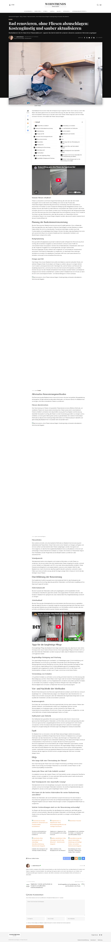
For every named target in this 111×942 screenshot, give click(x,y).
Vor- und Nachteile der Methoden (69, 128)
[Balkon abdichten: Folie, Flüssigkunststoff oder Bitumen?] (58, 842)
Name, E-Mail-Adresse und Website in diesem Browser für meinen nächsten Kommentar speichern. (49, 922)
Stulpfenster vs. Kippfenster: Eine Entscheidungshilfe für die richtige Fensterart (58, 833)
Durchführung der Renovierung (42, 147)
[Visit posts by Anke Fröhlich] (11, 37)
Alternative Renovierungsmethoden (43, 136)
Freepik (39, 390)
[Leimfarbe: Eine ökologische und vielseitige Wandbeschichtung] (40, 842)
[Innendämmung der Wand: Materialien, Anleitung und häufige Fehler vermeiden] (76, 842)
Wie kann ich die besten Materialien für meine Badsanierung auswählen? (71, 155)
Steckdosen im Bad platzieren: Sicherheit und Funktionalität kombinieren (39, 833)
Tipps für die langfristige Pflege (42, 155)
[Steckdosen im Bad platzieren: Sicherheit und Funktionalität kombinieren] (40, 825)
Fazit (62, 136)
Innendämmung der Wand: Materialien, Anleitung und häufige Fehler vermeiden (74, 850)
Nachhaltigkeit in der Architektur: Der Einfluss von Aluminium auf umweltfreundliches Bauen (76, 833)
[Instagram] (13, 4)
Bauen (10, 19)
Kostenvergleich (66, 131)
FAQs (62, 139)
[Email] (89, 37)
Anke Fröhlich (20, 36)
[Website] (84, 866)
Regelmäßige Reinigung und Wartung (45, 158)
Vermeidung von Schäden (69, 125)
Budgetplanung (40, 131)
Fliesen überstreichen (42, 139)
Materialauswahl (41, 150)
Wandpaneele (40, 144)
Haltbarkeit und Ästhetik (69, 133)
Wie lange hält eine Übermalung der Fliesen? (70, 142)
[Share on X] (87, 37)
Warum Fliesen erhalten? (43, 125)
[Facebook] (12, 4)
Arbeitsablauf (40, 152)
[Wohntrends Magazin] (55, 5)
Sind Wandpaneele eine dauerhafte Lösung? (70, 151)
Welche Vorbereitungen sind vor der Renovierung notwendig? (70, 159)
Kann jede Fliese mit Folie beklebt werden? (70, 147)
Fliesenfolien (40, 142)
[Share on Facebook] (85, 37)
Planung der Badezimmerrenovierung (44, 128)
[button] (10, 5)
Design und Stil (40, 133)
